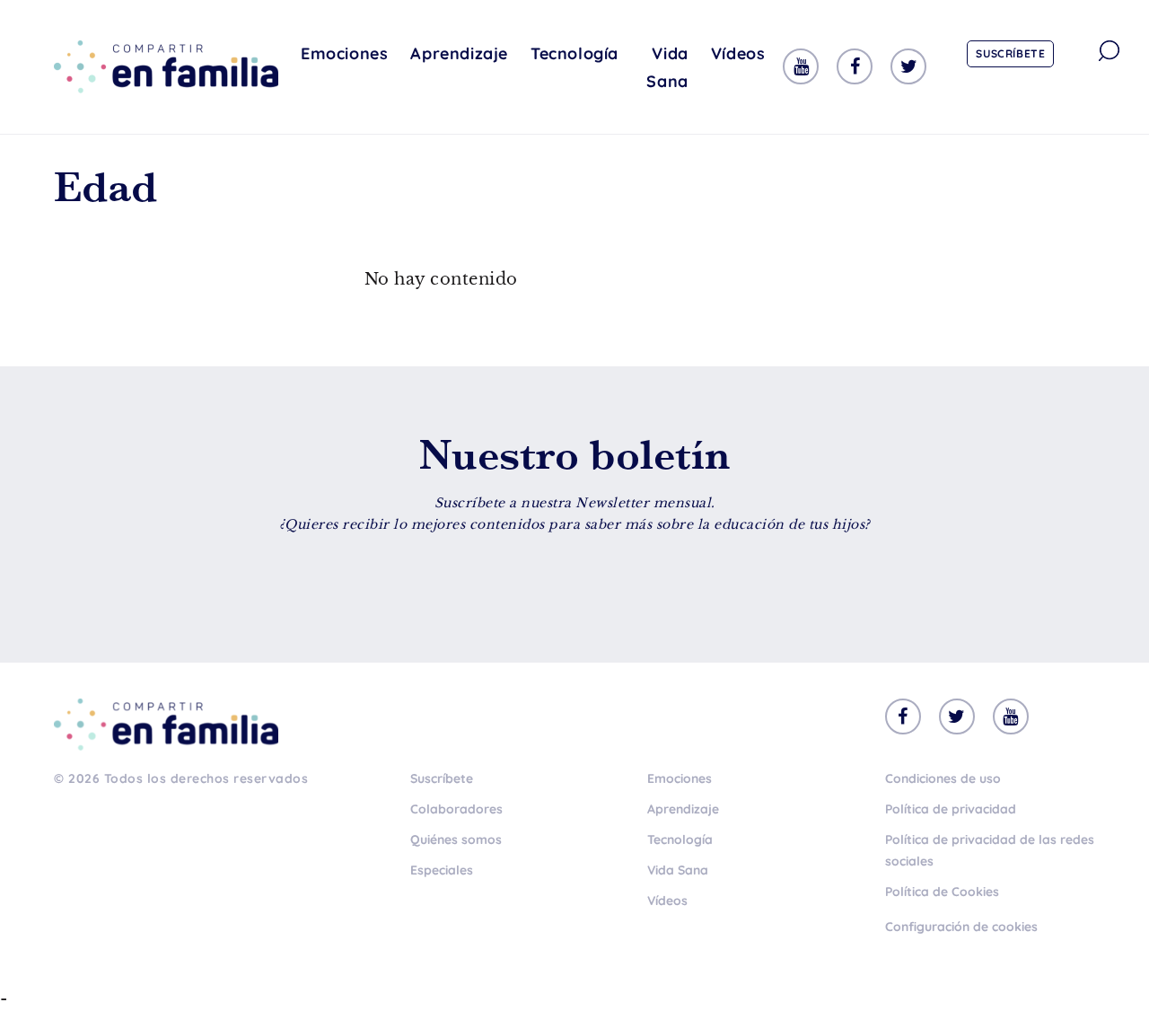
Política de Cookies (942, 892)
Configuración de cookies (961, 927)
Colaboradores (456, 809)
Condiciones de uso (943, 778)
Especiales (441, 870)
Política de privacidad (950, 809)
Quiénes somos (456, 839)
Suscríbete (1010, 53)
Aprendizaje (459, 53)
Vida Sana (667, 67)
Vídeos (738, 53)
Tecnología (574, 53)
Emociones (344, 53)
